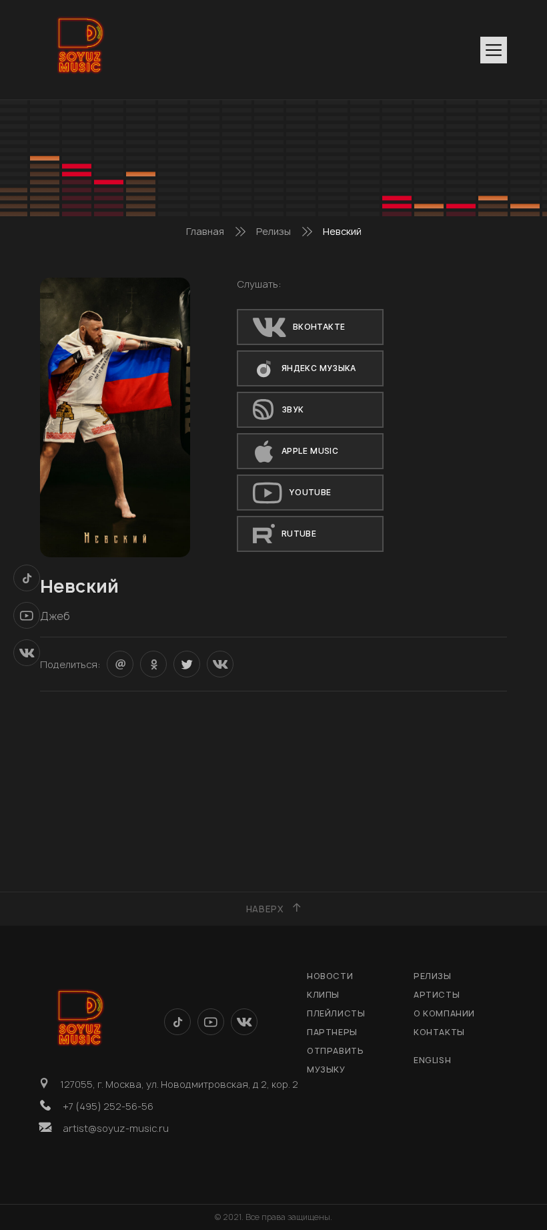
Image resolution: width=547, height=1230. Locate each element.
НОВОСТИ (330, 976)
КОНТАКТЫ (439, 1032)
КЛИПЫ (323, 994)
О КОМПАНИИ (444, 1013)
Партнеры (332, 1032)
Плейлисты (336, 1013)
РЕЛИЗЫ (433, 976)
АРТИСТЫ (437, 994)
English (432, 1060)
